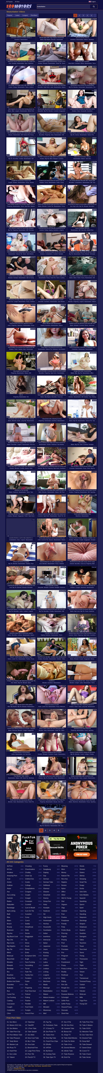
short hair (65, 1013)
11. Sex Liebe (12, 1054)
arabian (10, 885)
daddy (27, 924)
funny (46, 182)
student (82, 930)
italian (29, 682)
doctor (27, 933)
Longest (25, 15)
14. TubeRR (29, 1025)
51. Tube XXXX (85, 1028)
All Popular (9, 1)
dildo (27, 930)
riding (94, 397)
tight (81, 962)
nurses (63, 885)
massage (46, 988)
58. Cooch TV (84, 1051)
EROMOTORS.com (19, 1069)
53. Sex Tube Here (86, 1035)
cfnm (81, 444)
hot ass (46, 924)
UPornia (94, 138)
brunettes (40, 87)
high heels (47, 87)
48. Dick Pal (65, 1057)
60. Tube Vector (85, 1057)
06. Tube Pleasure (13, 1038)
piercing (64, 933)
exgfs (27, 959)
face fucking (30, 962)
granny (77, 135)
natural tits (27, 135)
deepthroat (29, 927)
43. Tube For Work (68, 1041)
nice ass (32, 444)
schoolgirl (92, 254)
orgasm (64, 904)
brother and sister (13, 981)
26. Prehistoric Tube (50, 1025)
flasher (27, 1000)
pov (94, 87)
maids (45, 984)
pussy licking (66, 968)
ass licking (11, 895)
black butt (71, 63)
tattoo (63, 659)
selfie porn (65, 1000)
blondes (53, 39)
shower (32, 182)
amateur (40, 63)
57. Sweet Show (85, 1047)
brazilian (10, 975)
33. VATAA (47, 1047)
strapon (82, 924)
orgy (63, 908)
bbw (13, 111)
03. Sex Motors (12, 1028)
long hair (23, 420)
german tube (48, 882)
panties (49, 444)
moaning (64, 866)
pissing (64, 940)
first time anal (30, 991)
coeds (10, 87)
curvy (27, 917)
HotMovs (32, 67)
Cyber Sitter (31, 1066)
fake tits (28, 972)
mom (26, 63)
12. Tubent (10, 1057)
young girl (83, 1004)
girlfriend (46, 885)
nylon (24, 254)
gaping (51, 230)
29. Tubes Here (48, 1035)
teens (63, 63)
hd (28, 397)
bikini (51, 158)
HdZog (63, 114)
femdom (28, 978)
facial (86, 611)
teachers (83, 943)
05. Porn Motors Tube (14, 1035)
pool (63, 492)
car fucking (11, 997)
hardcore (15, 492)
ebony (82, 63)
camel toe (50, 206)
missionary (47, 1010)
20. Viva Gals (30, 1044)
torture (82, 972)
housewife (84, 111)
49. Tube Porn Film (86, 1022)
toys (94, 182)
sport (81, 908)
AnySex (33, 43)
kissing (46, 952)
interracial (91, 325)
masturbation (24, 39)
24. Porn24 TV (30, 1057)
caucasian (11, 1004)
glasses (10, 135)
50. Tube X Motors (86, 1025)
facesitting (29, 965)
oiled (63, 895)
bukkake (10, 988)
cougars (78, 587)
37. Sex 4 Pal (66, 1022)
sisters (82, 872)
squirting (92, 492)
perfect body (66, 930)
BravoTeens (62, 67)
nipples (33, 206)
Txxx (33, 19)
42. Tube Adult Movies (69, 1038)
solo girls (88, 158)
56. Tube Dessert (86, 1044)
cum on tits (44, 540)
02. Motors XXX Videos (15, 1025)
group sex (47, 901)
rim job (64, 984)
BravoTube (32, 138)
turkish (82, 984)
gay (44, 876)
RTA (20, 1067)
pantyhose (65, 920)
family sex (29, 975)
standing (83, 914)
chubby (21, 158)
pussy (32, 135)
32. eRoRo (47, 1044)
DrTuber (94, 19)
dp (26, 940)
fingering (47, 135)
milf (22, 135)
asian (9, 325)
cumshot (56, 111)
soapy (82, 885)
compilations (78, 182)
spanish (82, 898)
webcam (62, 706)
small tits (58, 63)
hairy (78, 111)
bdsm (75, 277)
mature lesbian (48, 1000)
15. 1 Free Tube (30, 1028)
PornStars (34, 15)
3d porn (10, 866)
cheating (28, 866)
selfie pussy (65, 1004)
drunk (27, 946)
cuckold (55, 254)
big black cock (12, 936)
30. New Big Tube (49, 1038)
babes (42, 39)
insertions (17, 39)
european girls (30, 956)
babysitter (40, 111)
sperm (82, 904)
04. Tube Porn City (13, 1031)
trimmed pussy (85, 981)
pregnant (64, 956)
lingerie (17, 111)
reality (63, 972)
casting (62, 277)
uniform (31, 87)
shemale (64, 1010)
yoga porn (83, 1000)
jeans (45, 949)
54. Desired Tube (86, 1038)
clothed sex (29, 879)
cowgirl (16, 301)
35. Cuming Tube (49, 1054)
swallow (32, 301)
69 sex (9, 869)
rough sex (65, 988)
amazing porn (12, 876)
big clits (10, 940)
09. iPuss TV (11, 1047)
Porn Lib (94, 90)
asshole (41, 230)
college (15, 87)
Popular (9, 15)
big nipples (47, 39)
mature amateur (49, 997)
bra (8, 972)
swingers (83, 936)
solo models (30, 254)
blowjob (45, 63)
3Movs (94, 162)
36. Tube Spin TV (49, 1057)
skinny (82, 876)
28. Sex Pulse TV (49, 1031)
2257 (25, 1066)
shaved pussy (66, 1007)
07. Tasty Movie (12, 1041)
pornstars (31, 230)
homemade (59, 39)
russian (64, 991)
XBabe (63, 90)
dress (27, 943)
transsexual (84, 978)
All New (17, 1)
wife (81, 997)
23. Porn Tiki (29, 1054)
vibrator (82, 991)
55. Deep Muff (85, 1041)
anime (9, 882)
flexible (28, 1004)
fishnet (27, 994)
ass (8, 892)
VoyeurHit (32, 162)
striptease (83, 927)
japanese (20, 325)
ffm (26, 984)
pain (63, 914)
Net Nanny (38, 1066)
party (63, 927)
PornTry (63, 43)
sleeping (83, 879)
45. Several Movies (68, 1047)
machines (78, 516)
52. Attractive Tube (86, 1031)
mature (86, 39)
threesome (84, 959)
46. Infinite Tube (67, 1051)
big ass (93, 468)
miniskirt (46, 1007)
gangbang (47, 869)
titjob (81, 965)
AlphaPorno (32, 90)
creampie (77, 63)
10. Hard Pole (12, 1051)
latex (51, 87)
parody (63, 924)
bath (93, 563)
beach (9, 924)
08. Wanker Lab (12, 1044)
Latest (17, 15)
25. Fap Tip (47, 1022)
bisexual (14, 730)
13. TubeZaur (30, 1022)
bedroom (10, 930)
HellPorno (63, 162)
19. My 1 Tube (30, 1041)
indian (45, 933)
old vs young (30, 277)
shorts (82, 866)
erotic (18, 420)
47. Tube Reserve (67, 1054)
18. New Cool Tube (32, 1038)
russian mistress (67, 994)
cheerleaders (30, 869)
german (46, 879)
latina (21, 611)
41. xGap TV (66, 1035)
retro (63, 978)
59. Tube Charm (85, 1054)
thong (82, 956)
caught (10, 182)
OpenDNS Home (46, 1066)
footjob (27, 1010)
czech (27, 920)
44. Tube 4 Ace (66, 1044)
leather (46, 965)
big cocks (76, 206)
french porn (29, 1013)
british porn (31, 111)
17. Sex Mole (29, 1035)
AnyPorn (63, 19)
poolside (64, 946)
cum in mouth (30, 908)
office (91, 373)
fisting (46, 230)
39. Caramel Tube (67, 1028)
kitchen (46, 956)
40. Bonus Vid (66, 1031)
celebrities (75, 349)
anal (10, 63)
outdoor (86, 397)
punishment (65, 962)
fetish (79, 277)
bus (8, 991)
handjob (14, 63)
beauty (87, 254)
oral (62, 901)
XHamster (32, 114)
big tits (71, 87)
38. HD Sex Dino (67, 1025)
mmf (44, 1013)
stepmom (30, 63)
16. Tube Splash (31, 1031)
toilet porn (83, 968)
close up (60, 397)
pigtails (64, 936)
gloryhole (46, 895)
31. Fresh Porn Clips (50, 1041)
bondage (10, 968)
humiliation (47, 930)
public (58, 182)
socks (82, 888)
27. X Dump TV (48, 1028)
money (63, 872)
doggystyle (62, 111)
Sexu (94, 43)
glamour (46, 888)
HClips (94, 67)
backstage (10, 908)
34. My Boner (48, 1051)
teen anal (83, 949)
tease (82, 946)
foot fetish (29, 1007)
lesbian (25, 611)
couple (81, 659)
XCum (63, 138)
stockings (91, 39)
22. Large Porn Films (32, 1051)
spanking (83, 901)
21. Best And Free (31, 1047)
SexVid (94, 114)
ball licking (11, 911)
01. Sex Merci (12, 1022)
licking (45, 972)
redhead (55, 349)
